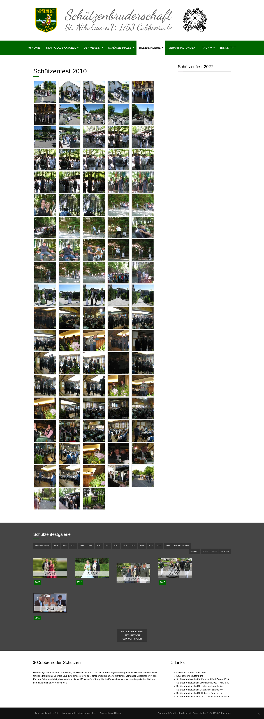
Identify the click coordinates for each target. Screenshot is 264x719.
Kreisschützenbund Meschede (191, 672)
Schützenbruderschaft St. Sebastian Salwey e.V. (199, 690)
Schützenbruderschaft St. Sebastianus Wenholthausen (203, 696)
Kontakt (229, 47)
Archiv (207, 47)
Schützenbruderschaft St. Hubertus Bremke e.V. (199, 693)
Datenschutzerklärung (111, 713)
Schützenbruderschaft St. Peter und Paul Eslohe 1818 (202, 679)
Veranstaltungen (182, 47)
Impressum (67, 713)
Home (35, 47)
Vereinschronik (59, 683)
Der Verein (92, 47)
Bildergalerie (150, 47)
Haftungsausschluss (86, 713)
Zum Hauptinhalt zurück (46, 713)
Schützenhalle (119, 47)
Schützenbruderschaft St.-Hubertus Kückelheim (199, 686)
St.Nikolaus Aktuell (61, 47)
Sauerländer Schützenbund (189, 676)
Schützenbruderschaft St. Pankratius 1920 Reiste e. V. (202, 683)
